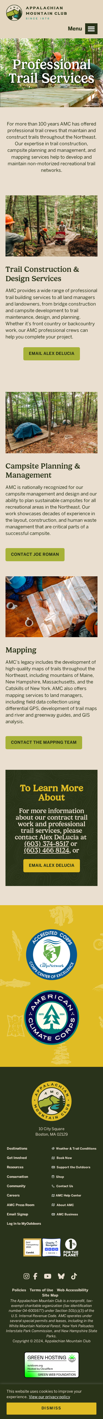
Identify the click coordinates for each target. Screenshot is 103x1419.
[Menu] (91, 28)
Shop (59, 1177)
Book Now (64, 1158)
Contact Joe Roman (35, 555)
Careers (13, 1195)
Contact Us (64, 1186)
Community (16, 1186)
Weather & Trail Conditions (75, 1148)
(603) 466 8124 (46, 850)
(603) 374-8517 (46, 843)
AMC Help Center (68, 1195)
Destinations (17, 1148)
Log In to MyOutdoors (24, 1223)
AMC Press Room (20, 1205)
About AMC (65, 1205)
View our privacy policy (49, 1397)
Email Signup (17, 1214)
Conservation (17, 1176)
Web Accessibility (72, 1290)
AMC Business (67, 1214)
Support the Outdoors (73, 1167)
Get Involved (17, 1157)
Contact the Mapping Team (44, 743)
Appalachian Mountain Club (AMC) (36, 14)
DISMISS (51, 1408)
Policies (19, 1290)
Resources (15, 1167)
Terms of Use (41, 1290)
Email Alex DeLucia (51, 354)
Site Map (50, 1295)
